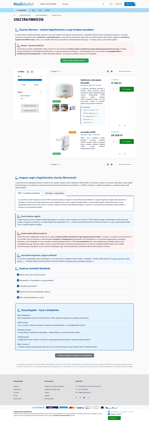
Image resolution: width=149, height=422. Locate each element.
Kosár (15, 395)
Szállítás (47, 395)
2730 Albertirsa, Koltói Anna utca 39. (89, 386)
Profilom (16, 392)
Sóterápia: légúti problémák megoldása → (80, 261)
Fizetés (47, 392)
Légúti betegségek (41, 15)
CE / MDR (72, 132)
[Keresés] (103, 4)
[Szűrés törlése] (31, 71)
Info (40, 10)
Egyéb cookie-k (116, 414)
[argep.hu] (52, 408)
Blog (33, 10)
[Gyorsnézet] (125, 125)
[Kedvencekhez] (120, 125)
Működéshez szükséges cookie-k (122, 412)
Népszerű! (57, 101)
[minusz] (117, 89)
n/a (22, 98)
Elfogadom (113, 418)
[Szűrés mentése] (27, 71)
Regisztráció (17, 389)
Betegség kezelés (25, 15)
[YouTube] (84, 398)
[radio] (108, 71)
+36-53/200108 (51, 4)
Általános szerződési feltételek (54, 386)
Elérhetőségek (49, 398)
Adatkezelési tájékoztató (52, 389)
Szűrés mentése (29, 106)
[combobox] (83, 4)
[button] (21, 10)
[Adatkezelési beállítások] (88, 398)
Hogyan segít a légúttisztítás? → (74, 60)
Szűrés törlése (29, 110)
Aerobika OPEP (88, 132)
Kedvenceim (17, 398)
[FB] (80, 398)
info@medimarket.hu (84, 392)
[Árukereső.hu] (38, 407)
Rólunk (48, 10)
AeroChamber (26, 96)
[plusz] (117, 88)
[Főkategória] (14, 15)
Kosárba (128, 89)
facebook (76, 398)
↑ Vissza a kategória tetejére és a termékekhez (74, 355)
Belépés (16, 386)
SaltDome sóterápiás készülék (91, 81)
